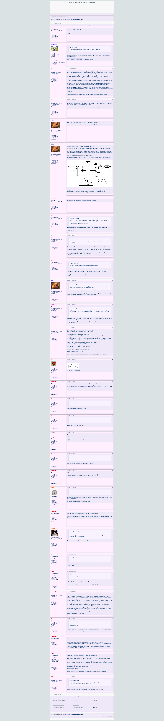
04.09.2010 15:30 (73, 470)
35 (60, 23)
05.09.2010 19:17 (73, 676)
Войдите (58, 16)
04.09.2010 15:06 (73, 432)
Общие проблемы (76, 705)
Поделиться (68, 68)
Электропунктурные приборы (78, 707)
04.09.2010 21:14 (73, 487)
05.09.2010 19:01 (73, 636)
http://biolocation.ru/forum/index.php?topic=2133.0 (76, 343)
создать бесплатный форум (108, 716)
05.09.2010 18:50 (73, 591)
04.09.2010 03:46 (73, 327)
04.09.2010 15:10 (73, 453)
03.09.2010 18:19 (73, 68)
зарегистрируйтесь (65, 16)
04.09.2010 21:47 (73, 511)
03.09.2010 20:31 (73, 143)
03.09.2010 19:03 (73, 99)
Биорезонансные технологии (58, 19)
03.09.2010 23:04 (73, 235)
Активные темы (82, 13)
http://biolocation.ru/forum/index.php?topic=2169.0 (76, 656)
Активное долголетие (77, 709)
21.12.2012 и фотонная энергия (58, 705)
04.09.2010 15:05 (73, 415)
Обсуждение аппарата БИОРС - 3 (59, 707)
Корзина (74, 702)
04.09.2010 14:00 (73, 381)
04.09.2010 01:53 (73, 304)
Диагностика (67, 19)
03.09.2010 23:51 (73, 280)
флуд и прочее (55, 702)
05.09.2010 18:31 (73, 554)
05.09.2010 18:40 (73, 571)
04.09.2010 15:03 (73, 398)
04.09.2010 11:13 (73, 359)
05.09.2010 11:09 (73, 528)
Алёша (53, 432)
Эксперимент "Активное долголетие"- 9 (60, 709)
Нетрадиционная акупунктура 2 (59, 700)
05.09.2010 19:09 (73, 653)
